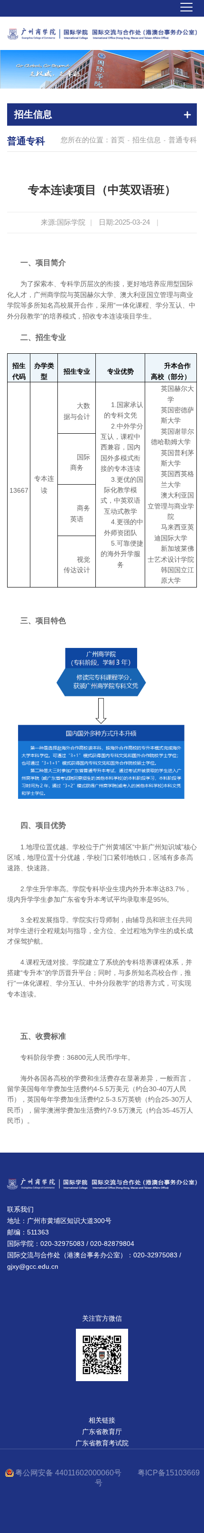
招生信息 (146, 140)
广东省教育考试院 (102, 1443)
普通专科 (182, 140)
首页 (118, 140)
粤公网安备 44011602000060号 (69, 1473)
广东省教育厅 (102, 1431)
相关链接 (102, 1420)
